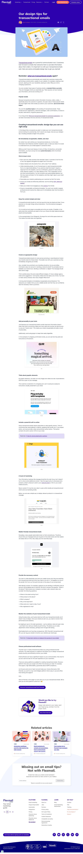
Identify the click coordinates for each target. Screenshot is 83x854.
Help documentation (72, 809)
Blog (55, 802)
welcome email (46, 482)
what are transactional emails (40, 76)
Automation (32, 807)
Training (69, 807)
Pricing (33, 2)
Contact (69, 802)
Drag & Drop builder (34, 804)
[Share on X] (63, 21)
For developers (71, 811)
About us (44, 802)
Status (68, 814)
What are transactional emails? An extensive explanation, (44, 116)
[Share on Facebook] (60, 21)
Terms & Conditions (47, 814)
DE (13, 812)
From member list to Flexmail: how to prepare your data (60, 748)
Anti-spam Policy (46, 811)
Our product (32, 822)
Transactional (26, 2)
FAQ (68, 804)
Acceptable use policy (47, 819)
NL (4, 812)
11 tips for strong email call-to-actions (36, 436)
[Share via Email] (58, 21)
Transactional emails (25, 62)
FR (10, 812)
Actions (46, 186)
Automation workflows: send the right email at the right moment (21, 748)
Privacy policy (45, 809)
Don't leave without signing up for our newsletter (17, 834)
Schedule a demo (75, 2)
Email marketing (33, 802)
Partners (46, 2)
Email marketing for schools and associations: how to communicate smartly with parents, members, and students (41, 750)
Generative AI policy (47, 825)
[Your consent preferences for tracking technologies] (2, 851)
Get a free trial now (62, 2)
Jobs (43, 804)
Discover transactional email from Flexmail (32, 687)
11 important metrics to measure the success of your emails (42, 638)
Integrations (32, 809)
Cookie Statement (46, 816)
